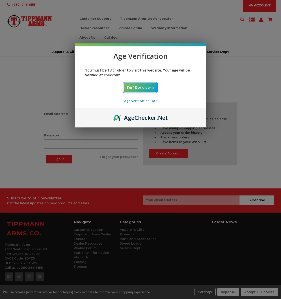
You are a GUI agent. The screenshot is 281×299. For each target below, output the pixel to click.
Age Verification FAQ (140, 101)
